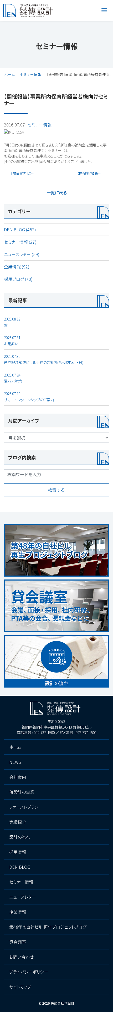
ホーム (9, 74)
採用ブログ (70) (18, 279)
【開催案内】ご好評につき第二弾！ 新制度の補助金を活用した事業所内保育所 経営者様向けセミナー (25, 173)
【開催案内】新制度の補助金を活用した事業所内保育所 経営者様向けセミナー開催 (93, 173)
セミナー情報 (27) (20, 242)
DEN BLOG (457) (20, 229)
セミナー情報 (30, 74)
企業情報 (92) (16, 266)
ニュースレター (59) (21, 254)
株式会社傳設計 (62, 1003)
